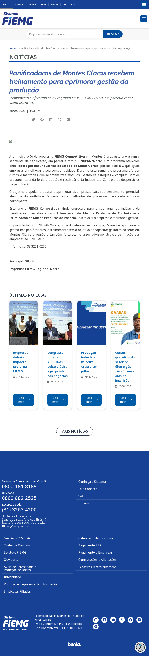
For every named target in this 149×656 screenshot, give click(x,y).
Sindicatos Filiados (17, 591)
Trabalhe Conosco (17, 545)
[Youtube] (113, 620)
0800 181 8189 (19, 486)
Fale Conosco (87, 489)
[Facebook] (130, 620)
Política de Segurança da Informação (30, 584)
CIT (73, 4)
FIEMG (19, 4)
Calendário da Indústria (95, 538)
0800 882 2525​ (19, 497)
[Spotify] (96, 626)
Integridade (12, 577)
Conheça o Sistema (92, 481)
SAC (81, 496)
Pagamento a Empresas (95, 552)
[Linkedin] (104, 620)
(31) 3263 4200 (19, 509)
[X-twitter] (122, 620)
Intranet (84, 503)
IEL (64, 4)
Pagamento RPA (89, 545)
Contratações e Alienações (97, 559)
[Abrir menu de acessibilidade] (140, 647)
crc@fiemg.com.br (17, 526)
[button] (144, 4)
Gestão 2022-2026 (17, 538)
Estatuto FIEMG (15, 552)
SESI (43, 4)
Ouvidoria (11, 559)
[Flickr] (139, 620)
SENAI (54, 4)
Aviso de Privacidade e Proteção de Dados (20, 568)
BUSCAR (113, 34)
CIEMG (32, 4)
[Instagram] (96, 620)
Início (6, 4)
